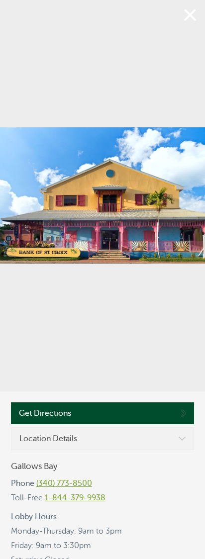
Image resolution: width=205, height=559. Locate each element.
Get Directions (45, 413)
